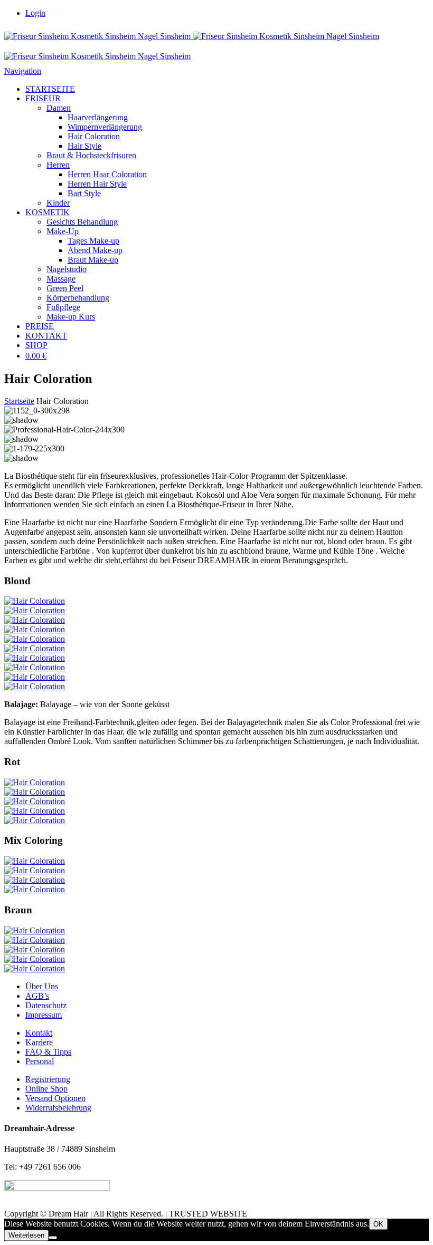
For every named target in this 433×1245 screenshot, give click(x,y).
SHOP (36, 345)
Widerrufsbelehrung (58, 1107)
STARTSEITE (50, 88)
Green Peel (64, 288)
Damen (58, 107)
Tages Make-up (93, 240)
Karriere (39, 1042)
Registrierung (47, 1079)
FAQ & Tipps (48, 1051)
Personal (39, 1061)
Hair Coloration (94, 136)
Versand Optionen (55, 1098)
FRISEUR (43, 98)
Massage (61, 278)
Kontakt (38, 1032)
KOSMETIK (47, 212)
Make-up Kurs (70, 316)
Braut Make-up (93, 259)
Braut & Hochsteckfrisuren (91, 155)
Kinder (58, 202)
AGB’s (37, 995)
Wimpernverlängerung (105, 126)
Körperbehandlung (77, 297)
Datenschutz (46, 1005)
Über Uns (41, 986)
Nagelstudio (66, 269)
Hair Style (84, 145)
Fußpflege (63, 307)
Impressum (43, 1014)
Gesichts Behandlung (82, 221)
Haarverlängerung (98, 117)
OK (378, 1224)
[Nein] (53, 1237)
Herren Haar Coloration (107, 174)
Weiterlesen (26, 1235)
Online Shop (46, 1088)
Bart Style (84, 193)
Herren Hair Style (97, 183)
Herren (58, 164)
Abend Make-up (95, 250)
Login (35, 12)
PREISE (39, 326)
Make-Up (62, 231)
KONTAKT (46, 335)
